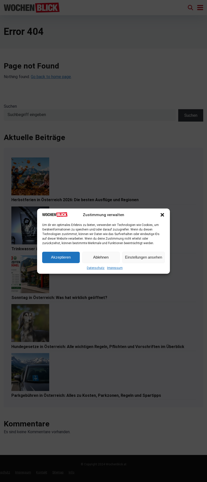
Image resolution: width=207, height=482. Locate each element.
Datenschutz (96, 268)
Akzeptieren (61, 257)
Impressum (115, 268)
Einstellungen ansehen (143, 257)
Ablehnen (101, 257)
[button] (162, 214)
